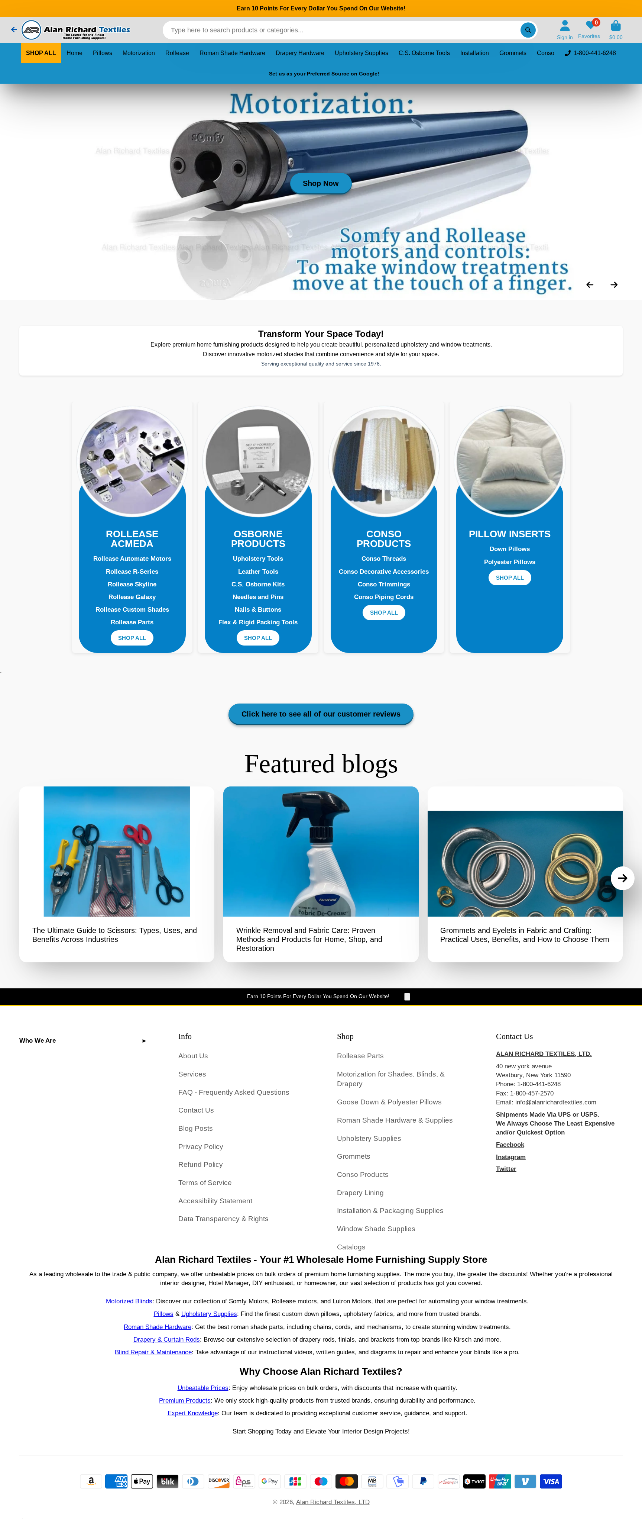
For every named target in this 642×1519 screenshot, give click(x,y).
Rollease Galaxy (132, 597)
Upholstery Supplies (361, 53)
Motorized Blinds (129, 1301)
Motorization (139, 53)
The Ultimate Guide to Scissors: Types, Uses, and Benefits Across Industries (116, 874)
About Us (193, 1056)
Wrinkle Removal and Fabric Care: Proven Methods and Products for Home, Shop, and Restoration (320, 874)
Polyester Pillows (509, 562)
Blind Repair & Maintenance (153, 1352)
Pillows (102, 53)
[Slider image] (321, 192)
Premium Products (185, 1400)
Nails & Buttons (258, 609)
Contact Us (196, 1110)
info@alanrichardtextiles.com (555, 1102)
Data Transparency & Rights (223, 1219)
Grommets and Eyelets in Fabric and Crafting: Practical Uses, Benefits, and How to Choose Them (525, 874)
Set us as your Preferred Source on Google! (324, 74)
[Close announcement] (407, 997)
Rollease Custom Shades (132, 609)
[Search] (528, 30)
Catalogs (351, 1247)
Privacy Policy (200, 1146)
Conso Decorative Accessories (384, 571)
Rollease (177, 53)
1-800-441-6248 (595, 53)
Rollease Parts (132, 622)
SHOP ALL (41, 53)
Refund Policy (200, 1164)
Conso (545, 53)
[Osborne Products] (258, 462)
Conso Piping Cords (384, 597)
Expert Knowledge (193, 1413)
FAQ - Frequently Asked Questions (233, 1092)
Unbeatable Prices (203, 1387)
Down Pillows (510, 549)
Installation (474, 53)
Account (565, 30)
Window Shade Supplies (376, 1229)
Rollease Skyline (132, 584)
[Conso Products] (384, 462)
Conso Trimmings (384, 584)
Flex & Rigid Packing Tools (258, 622)
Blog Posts (195, 1128)
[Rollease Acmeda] (132, 462)
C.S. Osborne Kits (258, 584)
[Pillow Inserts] (510, 462)
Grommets (512, 53)
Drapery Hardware (300, 53)
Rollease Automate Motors (132, 558)
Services (192, 1074)
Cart (616, 30)
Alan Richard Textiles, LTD (333, 1502)
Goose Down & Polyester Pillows (389, 1102)
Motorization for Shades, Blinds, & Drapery (391, 1079)
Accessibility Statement (215, 1201)
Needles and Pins (258, 597)
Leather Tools (258, 571)
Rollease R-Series (132, 571)
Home (74, 53)
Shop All (132, 638)
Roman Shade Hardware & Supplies (395, 1120)
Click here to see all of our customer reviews (321, 714)
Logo (75, 30)
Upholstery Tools (258, 558)
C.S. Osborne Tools (424, 53)
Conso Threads (383, 558)
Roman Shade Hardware (232, 53)
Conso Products (363, 1174)
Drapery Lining (360, 1193)
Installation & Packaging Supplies (390, 1210)
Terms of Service (205, 1183)
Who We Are (37, 1040)
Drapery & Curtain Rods (166, 1339)
